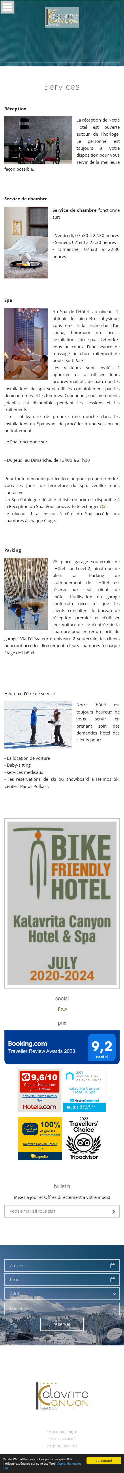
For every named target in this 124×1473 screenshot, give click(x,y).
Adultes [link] (17, 1293)
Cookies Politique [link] (62, 1432)
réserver (62, 1324)
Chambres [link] (19, 1309)
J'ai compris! (104, 1460)
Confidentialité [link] (62, 1439)
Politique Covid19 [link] (62, 1446)
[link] (62, 17)
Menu (7, 7)
